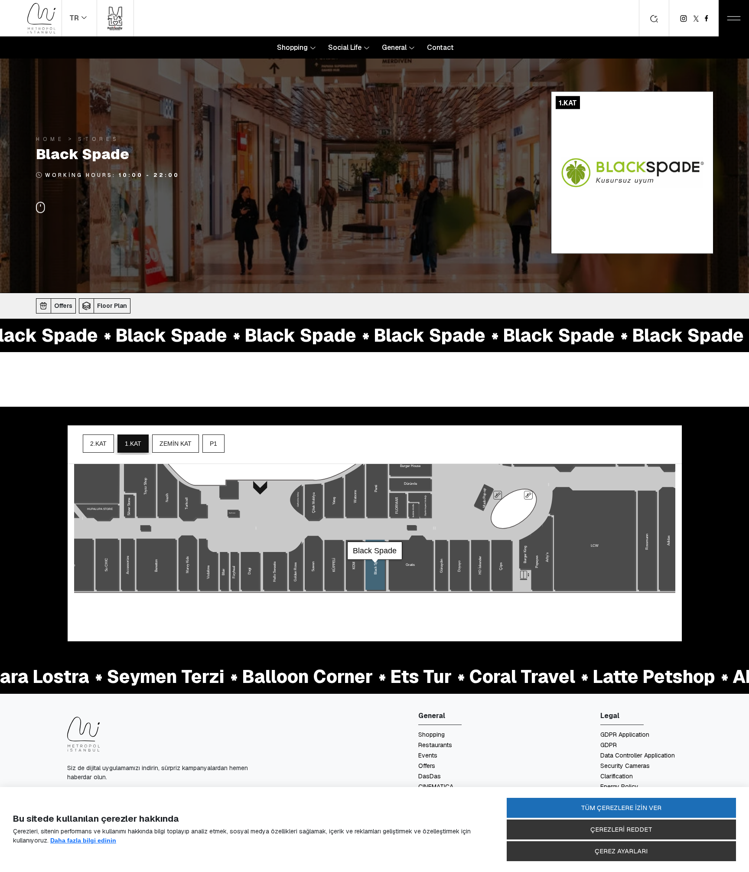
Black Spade (130, 335)
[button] (57, 306)
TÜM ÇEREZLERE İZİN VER (621, 807)
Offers (426, 766)
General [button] (395, 47)
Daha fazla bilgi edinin (83, 840)
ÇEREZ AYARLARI (621, 851)
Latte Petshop (612, 676)
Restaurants (435, 745)
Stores (99, 138)
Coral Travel (481, 676)
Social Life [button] (345, 47)
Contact (440, 47)
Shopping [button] (293, 47)
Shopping (431, 734)
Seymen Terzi (124, 676)
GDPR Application (624, 734)
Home (50, 138)
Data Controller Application (637, 755)
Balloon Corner (266, 676)
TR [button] (75, 18)
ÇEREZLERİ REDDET (621, 829)
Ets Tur (379, 676)
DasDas (429, 776)
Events (427, 755)
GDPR (608, 745)
